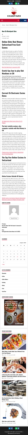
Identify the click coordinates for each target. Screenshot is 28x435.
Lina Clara (5, 355)
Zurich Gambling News (7, 154)
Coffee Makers (5, 279)
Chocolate (4, 273)
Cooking (3, 282)
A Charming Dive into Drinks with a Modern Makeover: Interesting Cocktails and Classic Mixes (14, 375)
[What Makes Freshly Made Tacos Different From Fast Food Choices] (14, 342)
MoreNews (10, 433)
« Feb (3, 264)
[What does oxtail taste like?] (14, 412)
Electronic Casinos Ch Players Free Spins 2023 (13, 199)
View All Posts (14, 218)
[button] (2, 20)
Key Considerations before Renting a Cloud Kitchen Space (12, 398)
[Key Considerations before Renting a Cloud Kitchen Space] (14, 388)
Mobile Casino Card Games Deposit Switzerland (13, 198)
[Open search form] (18, 20)
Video (25, 20)
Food (3, 288)
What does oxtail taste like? (8, 421)
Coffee (3, 276)
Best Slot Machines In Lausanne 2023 (11, 67)
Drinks (3, 285)
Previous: (11, 225)
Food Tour (4, 291)
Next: (11, 230)
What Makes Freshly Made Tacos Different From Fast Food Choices (13, 352)
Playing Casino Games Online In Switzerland (12, 152)
